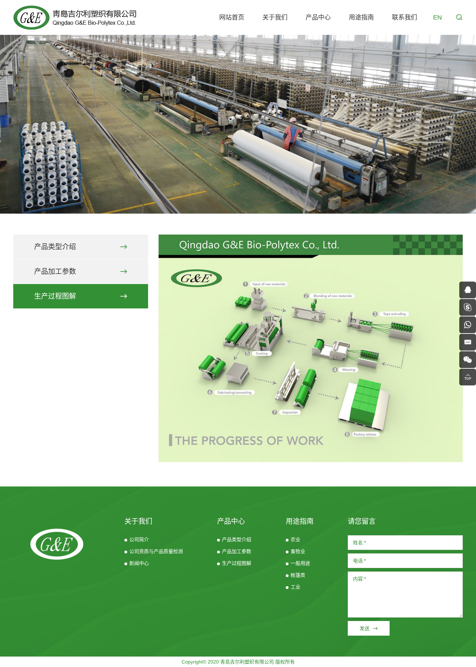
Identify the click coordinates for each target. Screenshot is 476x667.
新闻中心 (139, 563)
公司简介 (139, 539)
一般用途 (300, 563)
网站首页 (231, 17)
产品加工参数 (55, 271)
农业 (295, 539)
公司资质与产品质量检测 (156, 551)
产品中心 (318, 17)
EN (437, 17)
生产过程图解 (55, 296)
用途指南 (361, 17)
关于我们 (274, 17)
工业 (295, 587)
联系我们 (404, 17)
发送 (364, 628)
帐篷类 (298, 575)
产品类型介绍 (55, 247)
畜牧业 (298, 551)
